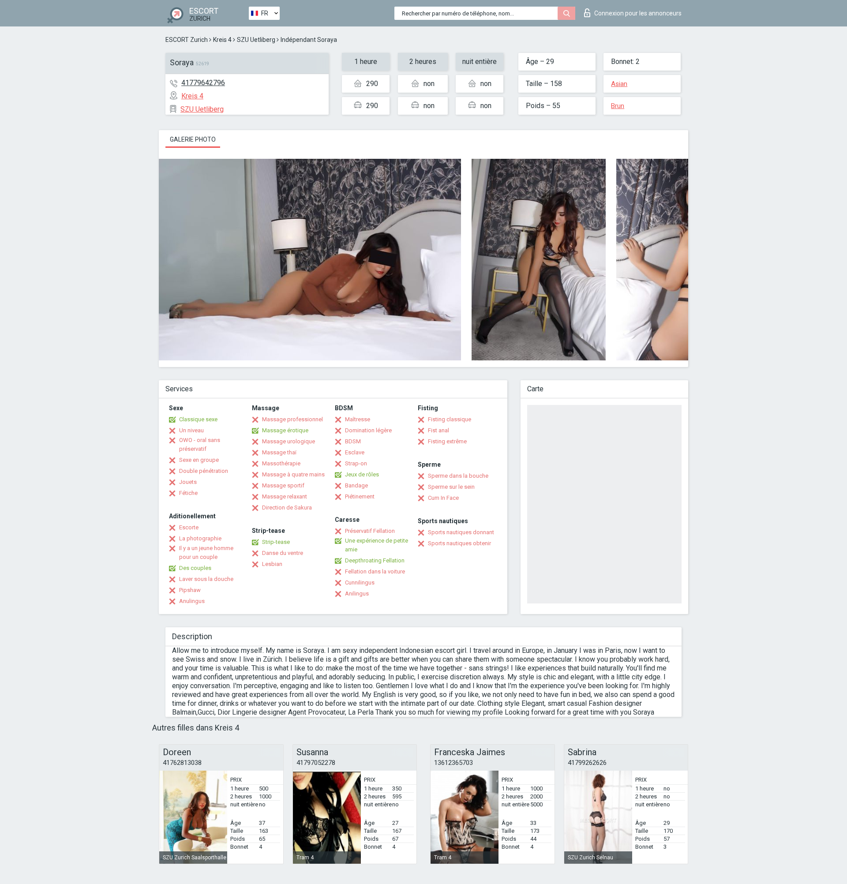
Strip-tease (276, 542)
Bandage (356, 485)
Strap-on (356, 463)
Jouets (188, 482)
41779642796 (203, 83)
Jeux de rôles (362, 474)
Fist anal (438, 430)
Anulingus (192, 601)
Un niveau (191, 430)
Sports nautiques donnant (461, 532)
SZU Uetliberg (256, 39)
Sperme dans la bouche (458, 475)
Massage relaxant (284, 496)
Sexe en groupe (199, 460)
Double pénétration (203, 471)
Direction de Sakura (287, 507)
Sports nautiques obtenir (459, 543)
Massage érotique (285, 430)
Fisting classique (449, 419)
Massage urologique (288, 441)
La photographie (200, 538)
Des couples (195, 568)
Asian (619, 84)
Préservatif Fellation (370, 531)
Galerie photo (193, 139)
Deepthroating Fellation (375, 560)
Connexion (638, 13)
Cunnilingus (360, 582)
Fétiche (188, 493)
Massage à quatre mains (293, 474)
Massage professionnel (292, 419)
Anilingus (357, 593)
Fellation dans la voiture (375, 571)
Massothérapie (281, 463)
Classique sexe (198, 419)
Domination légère (368, 430)
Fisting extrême (447, 441)
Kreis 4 (222, 39)
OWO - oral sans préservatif (199, 444)
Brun (617, 106)
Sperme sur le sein (451, 486)
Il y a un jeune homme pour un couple (206, 552)
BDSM (353, 441)
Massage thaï (279, 452)
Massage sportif (283, 485)
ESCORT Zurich (186, 39)
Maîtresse (357, 419)
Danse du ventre (282, 553)
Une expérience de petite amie (376, 545)
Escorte (189, 527)
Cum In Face (443, 497)
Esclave (354, 452)
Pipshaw (190, 590)
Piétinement (360, 496)
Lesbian (272, 564)
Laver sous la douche (206, 579)
